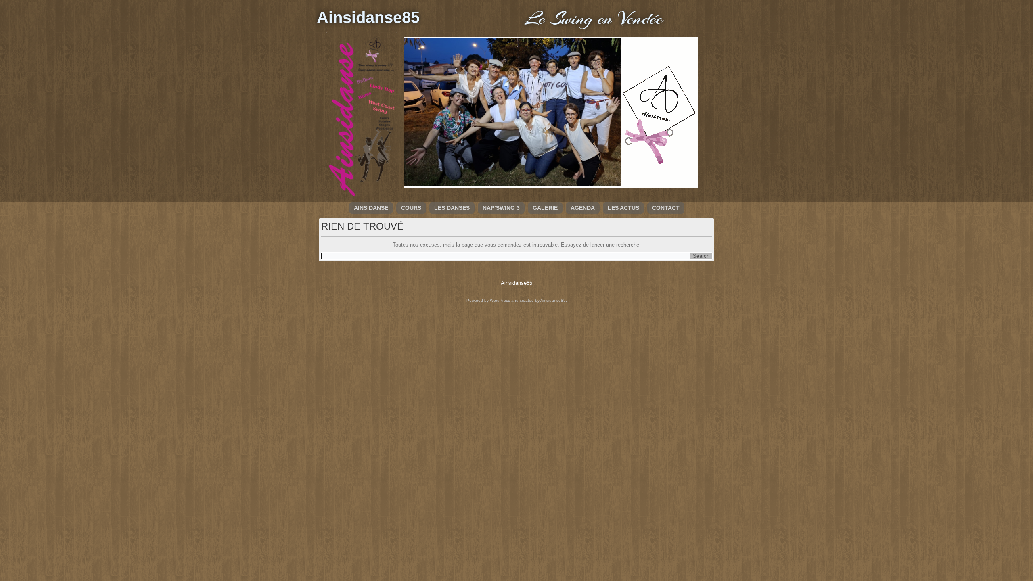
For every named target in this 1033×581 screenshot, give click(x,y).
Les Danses (452, 208)
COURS (411, 208)
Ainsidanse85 (368, 17)
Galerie (545, 208)
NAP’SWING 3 (501, 208)
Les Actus (623, 208)
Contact (666, 208)
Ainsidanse (371, 208)
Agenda (583, 208)
